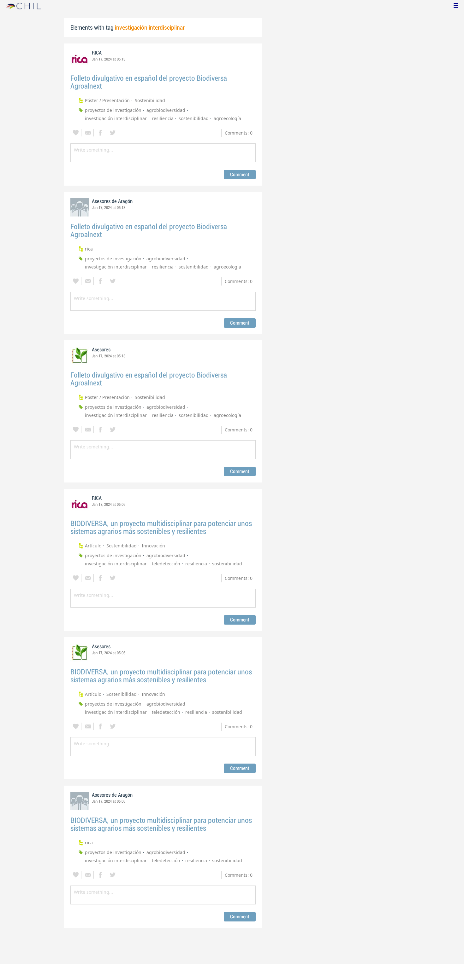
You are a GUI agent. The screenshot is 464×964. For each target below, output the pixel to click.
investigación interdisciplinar (116, 118)
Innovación (153, 546)
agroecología (227, 118)
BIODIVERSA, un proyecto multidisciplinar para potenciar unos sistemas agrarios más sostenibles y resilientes (161, 527)
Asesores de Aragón (112, 201)
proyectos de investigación (113, 110)
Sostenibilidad (150, 100)
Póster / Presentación (107, 100)
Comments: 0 (239, 133)
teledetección (166, 564)
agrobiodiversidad (165, 110)
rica (89, 249)
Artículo (93, 546)
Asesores (101, 350)
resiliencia (163, 118)
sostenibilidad (194, 118)
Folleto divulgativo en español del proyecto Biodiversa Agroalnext (148, 82)
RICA (97, 53)
